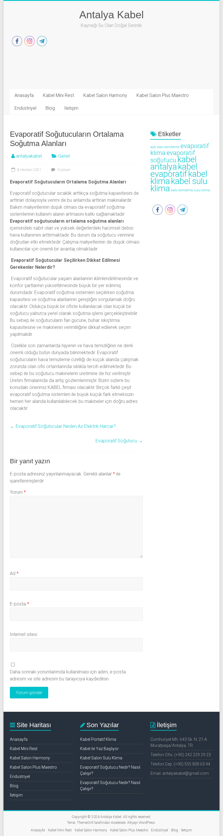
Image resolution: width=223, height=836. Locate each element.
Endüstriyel (25, 108)
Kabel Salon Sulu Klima (101, 758)
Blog (50, 108)
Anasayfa (24, 95)
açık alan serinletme (164, 147)
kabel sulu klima (178, 184)
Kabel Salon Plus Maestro (162, 95)
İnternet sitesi (23, 634)
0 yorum (63, 170)
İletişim (71, 108)
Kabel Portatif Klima (98, 739)
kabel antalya (173, 163)
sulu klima (202, 190)
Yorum (18, 492)
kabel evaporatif (173, 170)
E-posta (19, 604)
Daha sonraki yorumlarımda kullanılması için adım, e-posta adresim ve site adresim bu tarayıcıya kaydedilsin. (68, 675)
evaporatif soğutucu (172, 156)
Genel (64, 156)
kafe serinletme (182, 190)
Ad (14, 573)
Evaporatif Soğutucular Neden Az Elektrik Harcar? (63, 426)
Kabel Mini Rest (58, 95)
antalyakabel (29, 156)
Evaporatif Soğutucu (119, 441)
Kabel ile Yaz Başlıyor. (99, 748)
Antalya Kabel (111, 15)
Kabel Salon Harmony (105, 95)
